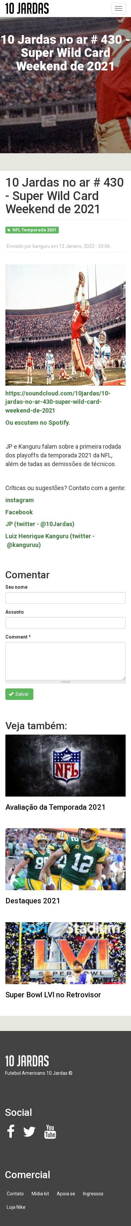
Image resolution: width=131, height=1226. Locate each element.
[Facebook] (12, 1135)
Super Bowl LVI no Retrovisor (53, 995)
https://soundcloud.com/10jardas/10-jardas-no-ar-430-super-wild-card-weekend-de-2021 (58, 402)
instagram (19, 500)
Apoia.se (66, 1193)
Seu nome (16, 587)
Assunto (14, 612)
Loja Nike (16, 1207)
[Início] (27, 8)
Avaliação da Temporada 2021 (55, 807)
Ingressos (93, 1193)
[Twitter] (31, 1135)
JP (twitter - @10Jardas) (40, 523)
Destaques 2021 (32, 901)
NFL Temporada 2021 (34, 229)
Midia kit (40, 1193)
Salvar (21, 694)
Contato (15, 1193)
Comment (18, 637)
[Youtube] (52, 1135)
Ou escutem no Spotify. (37, 422)
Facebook (19, 512)
